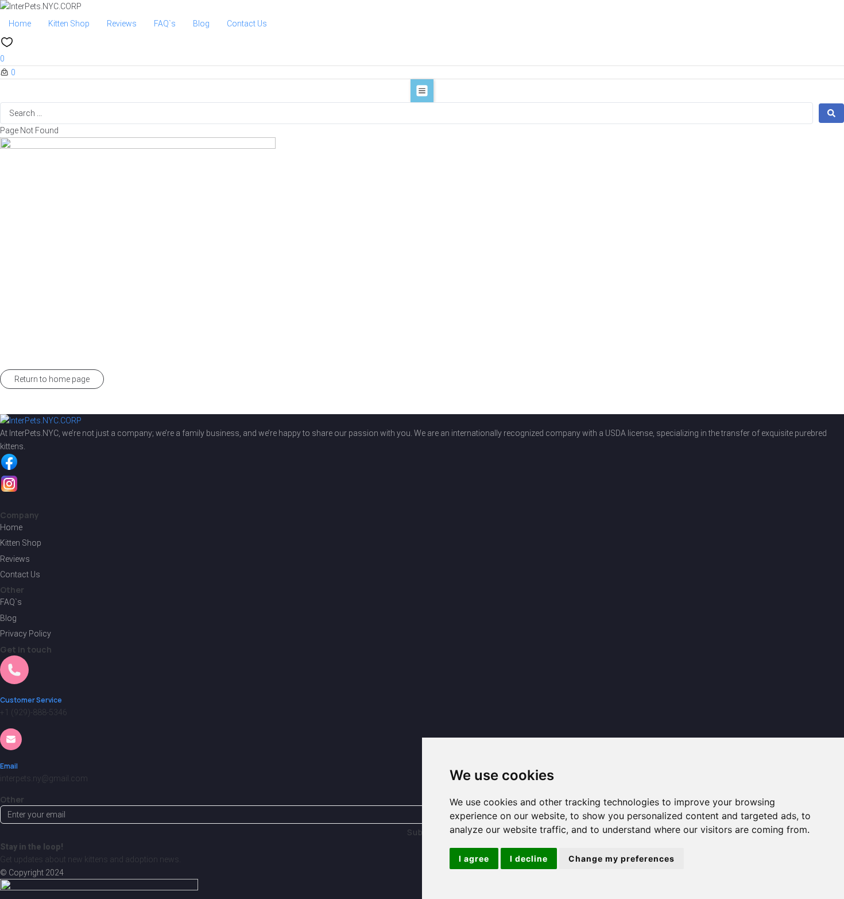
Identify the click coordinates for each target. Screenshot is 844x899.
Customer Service (31, 700)
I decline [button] (529, 858)
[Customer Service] (14, 677)
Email (9, 766)
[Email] (11, 743)
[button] (422, 90)
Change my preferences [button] (621, 858)
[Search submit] (831, 113)
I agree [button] (474, 858)
